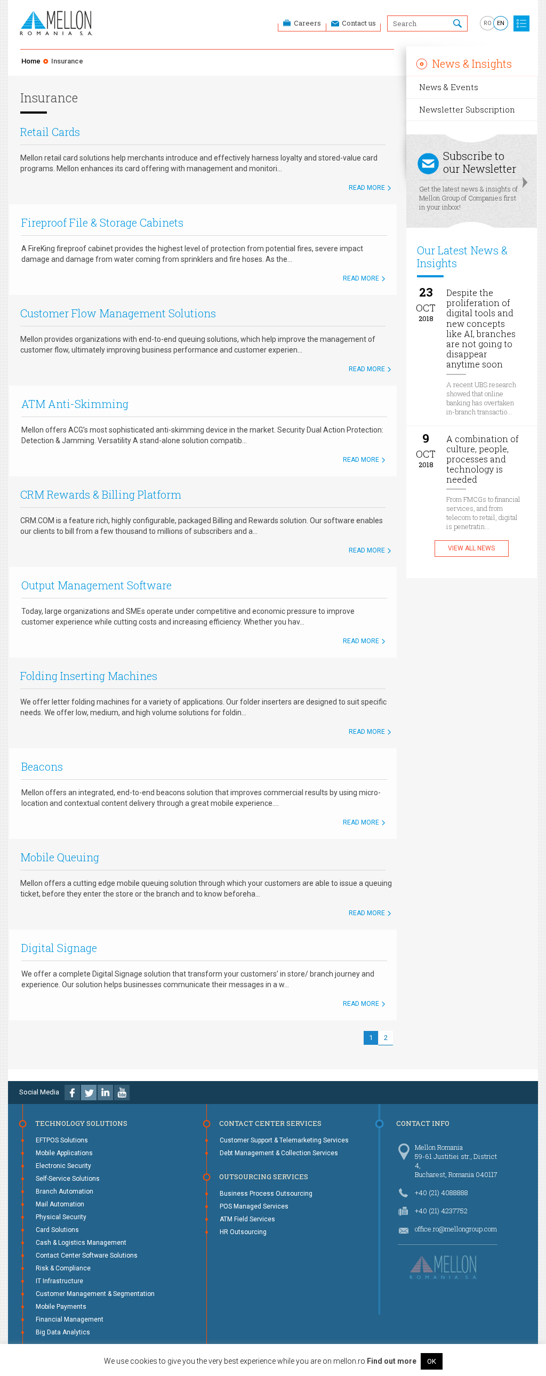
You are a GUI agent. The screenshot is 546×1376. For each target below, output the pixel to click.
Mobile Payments (61, 1306)
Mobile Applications (64, 1153)
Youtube (122, 1092)
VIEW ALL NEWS (471, 548)
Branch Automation (64, 1191)
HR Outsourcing (243, 1232)
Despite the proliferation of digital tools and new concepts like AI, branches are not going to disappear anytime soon (481, 328)
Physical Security (61, 1217)
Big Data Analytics (63, 1332)
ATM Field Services (247, 1219)
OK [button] (431, 1361)
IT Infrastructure (59, 1281)
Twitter (89, 1092)
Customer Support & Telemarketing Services (284, 1140)
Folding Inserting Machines (88, 676)
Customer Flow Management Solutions (118, 313)
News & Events (448, 87)
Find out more (391, 1361)
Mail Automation (60, 1204)
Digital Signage (59, 948)
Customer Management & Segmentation (95, 1294)
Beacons (42, 766)
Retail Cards (50, 132)
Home (31, 61)
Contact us (359, 23)
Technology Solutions (81, 1123)
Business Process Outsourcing (266, 1193)
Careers (307, 23)
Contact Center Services (270, 1123)
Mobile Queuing (59, 857)
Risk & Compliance (63, 1268)
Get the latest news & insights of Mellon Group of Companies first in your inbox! (468, 180)
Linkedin (105, 1092)
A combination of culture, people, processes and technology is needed (482, 459)
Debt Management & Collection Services (279, 1153)
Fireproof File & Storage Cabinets (102, 222)
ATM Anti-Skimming (75, 404)
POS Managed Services (254, 1206)
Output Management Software (96, 585)
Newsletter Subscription (467, 109)
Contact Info (422, 1123)
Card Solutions (57, 1230)
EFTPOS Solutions (62, 1140)
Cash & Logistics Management (81, 1242)
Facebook (72, 1092)
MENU (521, 23)
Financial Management (69, 1319)
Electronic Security (63, 1166)
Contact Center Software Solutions (87, 1255)
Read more (367, 187)
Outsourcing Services (263, 1176)
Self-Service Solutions (68, 1178)
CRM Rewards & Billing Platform (100, 494)
